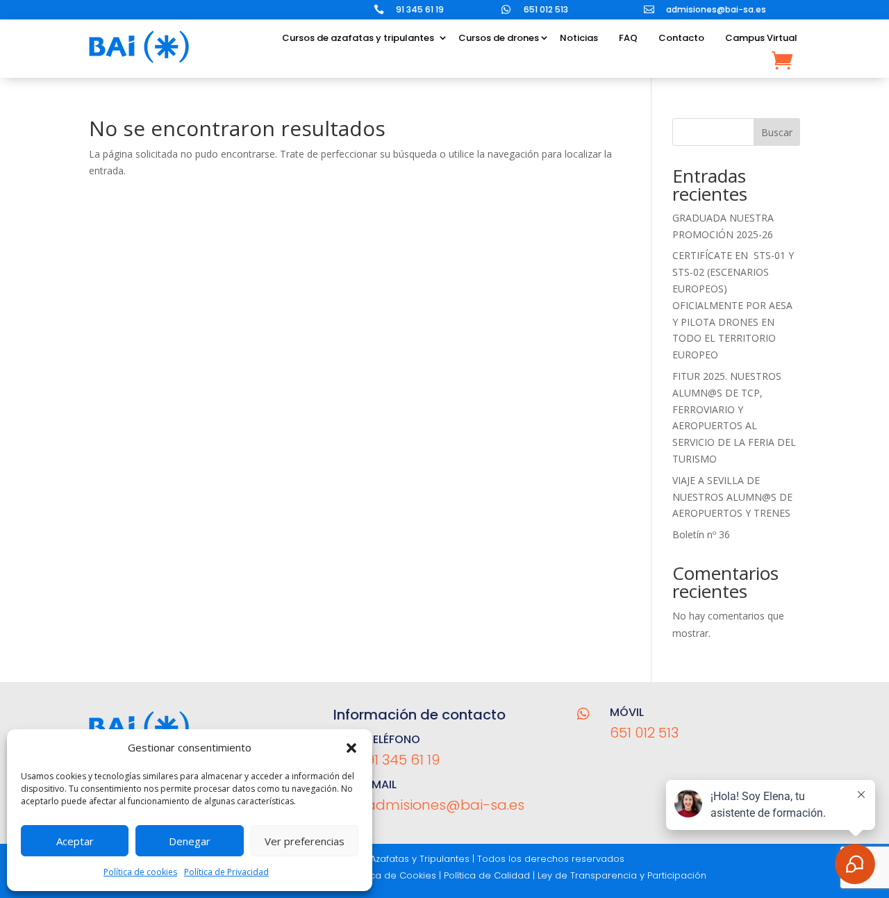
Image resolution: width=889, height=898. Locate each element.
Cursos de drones (498, 37)
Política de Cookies (392, 875)
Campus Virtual (761, 37)
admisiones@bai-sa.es (716, 9)
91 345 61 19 (420, 9)
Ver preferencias (304, 841)
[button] (351, 748)
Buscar (776, 132)
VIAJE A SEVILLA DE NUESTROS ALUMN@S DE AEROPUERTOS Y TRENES (732, 497)
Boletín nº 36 (701, 534)
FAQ (628, 37)
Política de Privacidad (226, 872)
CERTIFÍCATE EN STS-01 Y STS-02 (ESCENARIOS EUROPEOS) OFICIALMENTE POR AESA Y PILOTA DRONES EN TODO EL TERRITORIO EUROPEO (733, 305)
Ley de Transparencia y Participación (622, 875)
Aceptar (75, 841)
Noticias (579, 37)
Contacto (681, 37)
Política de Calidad (487, 875)
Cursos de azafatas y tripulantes (358, 37)
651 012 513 (546, 9)
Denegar (189, 841)
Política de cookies (140, 872)
